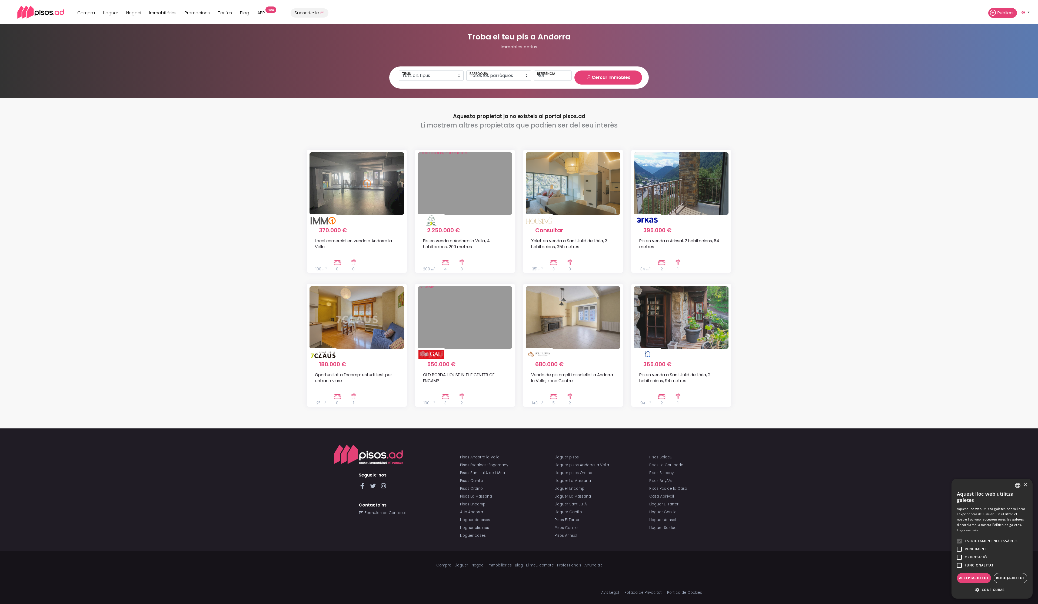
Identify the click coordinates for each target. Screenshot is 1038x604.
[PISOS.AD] (34, 12)
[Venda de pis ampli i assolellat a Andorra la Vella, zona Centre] (573, 317)
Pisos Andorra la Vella (480, 457)
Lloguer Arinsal (662, 519)
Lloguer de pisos (475, 519)
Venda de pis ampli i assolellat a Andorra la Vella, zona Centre (572, 377)
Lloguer (110, 13)
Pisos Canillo (471, 480)
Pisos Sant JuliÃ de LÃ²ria (482, 472)
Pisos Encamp (472, 504)
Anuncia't (593, 565)
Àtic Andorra (471, 512)
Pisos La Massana (476, 496)
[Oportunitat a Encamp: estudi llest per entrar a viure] (357, 317)
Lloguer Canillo (568, 512)
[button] (992, 590)
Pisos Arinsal (566, 535)
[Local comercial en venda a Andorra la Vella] (357, 183)
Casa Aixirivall (661, 496)
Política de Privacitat (643, 592)
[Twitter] (374, 487)
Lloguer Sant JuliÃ (571, 504)
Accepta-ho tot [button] (974, 578)
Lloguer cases (473, 535)
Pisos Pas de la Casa (668, 488)
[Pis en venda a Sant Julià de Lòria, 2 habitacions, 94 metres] (681, 317)
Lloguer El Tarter (663, 504)
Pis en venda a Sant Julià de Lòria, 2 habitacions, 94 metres (674, 377)
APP (263, 12)
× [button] (1025, 485)
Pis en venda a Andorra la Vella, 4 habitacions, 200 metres (456, 243)
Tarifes (225, 13)
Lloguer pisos (567, 457)
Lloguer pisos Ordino (573, 472)
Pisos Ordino (471, 488)
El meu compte (540, 565)
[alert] (992, 539)
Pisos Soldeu (660, 457)
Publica (1005, 13)
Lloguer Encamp (569, 488)
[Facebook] (363, 487)
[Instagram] (383, 487)
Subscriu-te (307, 13)
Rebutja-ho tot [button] (1010, 578)
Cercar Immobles (610, 77)
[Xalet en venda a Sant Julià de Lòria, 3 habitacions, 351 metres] (573, 183)
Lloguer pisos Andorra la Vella (582, 465)
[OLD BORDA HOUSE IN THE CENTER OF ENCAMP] (465, 317)
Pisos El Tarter (567, 519)
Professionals (569, 565)
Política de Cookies (684, 592)
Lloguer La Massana (573, 480)
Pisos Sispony (661, 472)
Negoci (133, 13)
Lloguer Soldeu (663, 527)
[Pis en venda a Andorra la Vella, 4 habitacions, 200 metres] (465, 183)
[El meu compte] (981, 12)
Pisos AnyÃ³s (660, 480)
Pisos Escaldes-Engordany (484, 465)
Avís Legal (610, 592)
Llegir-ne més (968, 530)
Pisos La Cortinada (666, 465)
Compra (86, 13)
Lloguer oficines (474, 527)
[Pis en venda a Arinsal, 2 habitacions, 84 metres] (681, 183)
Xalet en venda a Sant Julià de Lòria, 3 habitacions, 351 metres (569, 243)
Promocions (197, 13)
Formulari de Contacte (385, 512)
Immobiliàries (163, 13)
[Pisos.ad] (368, 454)
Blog (244, 13)
